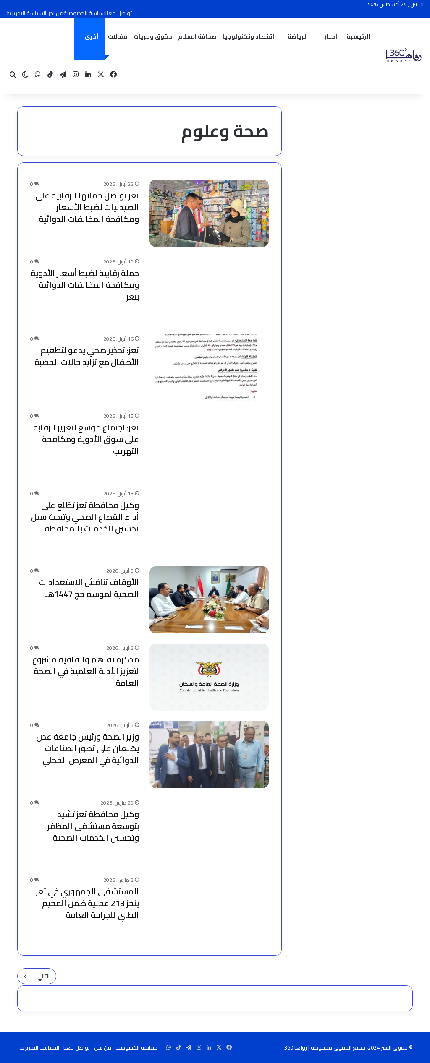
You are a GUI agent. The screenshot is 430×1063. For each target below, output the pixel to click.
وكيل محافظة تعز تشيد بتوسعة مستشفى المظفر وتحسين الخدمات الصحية (93, 825)
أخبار (331, 36)
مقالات (118, 36)
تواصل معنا (118, 13)
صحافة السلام (197, 36)
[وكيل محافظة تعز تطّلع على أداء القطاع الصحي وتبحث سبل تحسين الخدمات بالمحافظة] (209, 522)
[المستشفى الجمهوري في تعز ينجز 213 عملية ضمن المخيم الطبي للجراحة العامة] (209, 909)
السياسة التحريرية (26, 13)
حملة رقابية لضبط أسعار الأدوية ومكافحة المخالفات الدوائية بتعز (85, 284)
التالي (43, 976)
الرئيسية (358, 36)
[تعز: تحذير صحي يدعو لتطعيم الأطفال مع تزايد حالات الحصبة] (209, 367)
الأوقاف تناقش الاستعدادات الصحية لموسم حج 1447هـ (89, 588)
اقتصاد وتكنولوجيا (248, 36)
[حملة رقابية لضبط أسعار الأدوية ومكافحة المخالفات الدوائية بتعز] (209, 290)
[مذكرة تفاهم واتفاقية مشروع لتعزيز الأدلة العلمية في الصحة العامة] (209, 677)
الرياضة (298, 36)
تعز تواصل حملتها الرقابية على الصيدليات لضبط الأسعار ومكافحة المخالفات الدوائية (87, 207)
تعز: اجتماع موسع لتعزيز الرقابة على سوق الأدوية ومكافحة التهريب (86, 439)
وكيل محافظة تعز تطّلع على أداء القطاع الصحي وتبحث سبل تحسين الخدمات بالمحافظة (85, 516)
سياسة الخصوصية (84, 13)
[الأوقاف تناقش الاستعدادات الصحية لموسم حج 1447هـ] (209, 599)
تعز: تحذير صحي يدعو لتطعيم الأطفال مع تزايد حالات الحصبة (86, 356)
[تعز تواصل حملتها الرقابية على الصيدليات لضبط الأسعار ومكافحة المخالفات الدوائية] (209, 213)
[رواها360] (403, 55)
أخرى (91, 36)
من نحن (54, 13)
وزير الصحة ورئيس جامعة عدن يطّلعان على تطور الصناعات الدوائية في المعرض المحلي (87, 748)
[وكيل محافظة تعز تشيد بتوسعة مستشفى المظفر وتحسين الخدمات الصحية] (209, 831)
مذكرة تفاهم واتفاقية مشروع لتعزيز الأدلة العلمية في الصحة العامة (85, 670)
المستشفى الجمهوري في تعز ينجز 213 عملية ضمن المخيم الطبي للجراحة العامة (87, 902)
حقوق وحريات (153, 36)
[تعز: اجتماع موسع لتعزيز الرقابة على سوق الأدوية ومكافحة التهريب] (209, 445)
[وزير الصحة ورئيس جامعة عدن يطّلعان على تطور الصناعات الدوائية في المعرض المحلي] (209, 754)
